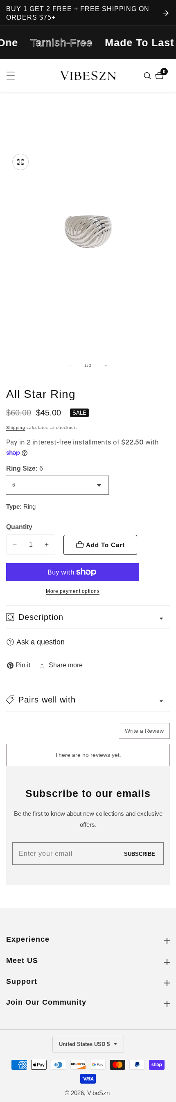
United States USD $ (85, 1044)
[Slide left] (70, 366)
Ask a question (40, 642)
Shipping (15, 427)
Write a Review (144, 730)
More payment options (72, 591)
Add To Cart (105, 544)
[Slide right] (106, 366)
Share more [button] (66, 665)
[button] (88, 699)
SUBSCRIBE (139, 854)
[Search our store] (148, 75)
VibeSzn (98, 1093)
